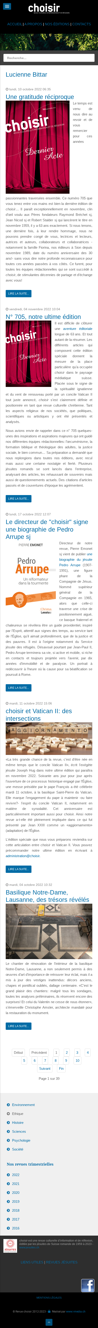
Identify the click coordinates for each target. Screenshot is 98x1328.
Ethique (17, 1114)
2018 (15, 1210)
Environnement (23, 1105)
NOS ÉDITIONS (57, 24)
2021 (15, 1184)
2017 (15, 1219)
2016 (15, 1228)
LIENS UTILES (32, 1262)
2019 (15, 1201)
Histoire (17, 1122)
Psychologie (21, 1140)
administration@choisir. (23, 856)
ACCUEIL (15, 24)
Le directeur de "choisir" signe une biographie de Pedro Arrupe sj (47, 529)
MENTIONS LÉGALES (49, 1297)
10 (77, 1060)
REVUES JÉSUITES (61, 1262)
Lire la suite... (18, 293)
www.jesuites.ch (29, 1247)
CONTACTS (81, 24)
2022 (15, 1175)
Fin (61, 1068)
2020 (15, 1193)
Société (17, 1149)
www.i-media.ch (75, 1311)
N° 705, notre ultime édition (43, 316)
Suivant (44, 1068)
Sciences (19, 1131)
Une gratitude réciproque (40, 97)
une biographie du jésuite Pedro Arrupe (75, 559)
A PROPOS (33, 24)
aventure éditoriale (77, 329)
